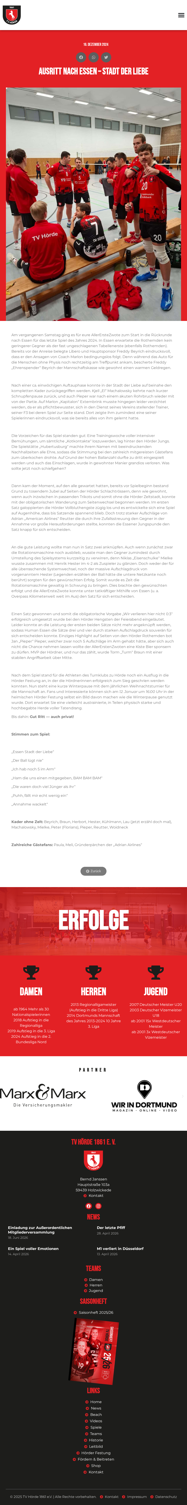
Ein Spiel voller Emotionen (33, 1249)
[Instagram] (98, 1206)
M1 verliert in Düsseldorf (120, 1249)
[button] (81, 57)
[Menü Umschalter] (181, 15)
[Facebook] (89, 1206)
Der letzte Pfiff (111, 1228)
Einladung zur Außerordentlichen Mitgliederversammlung (40, 1230)
